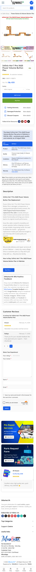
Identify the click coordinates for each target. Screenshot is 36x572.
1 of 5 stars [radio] (13, 355)
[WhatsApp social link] (21, 516)
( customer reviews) (16, 74)
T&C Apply (14, 171)
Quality (4, 86)
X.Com (23, 296)
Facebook (21, 298)
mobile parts (12, 302)
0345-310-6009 (6, 556)
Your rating (7, 355)
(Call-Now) (15, 552)
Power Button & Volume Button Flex (22, 13)
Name (5, 380)
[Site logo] (17, 2)
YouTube (6, 296)
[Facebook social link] (19, 121)
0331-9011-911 (17, 556)
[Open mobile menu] (3, 2)
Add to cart (17, 95)
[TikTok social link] (28, 121)
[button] (2, 33)
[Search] (31, 8)
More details (26, 115)
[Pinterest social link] (15, 516)
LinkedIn (12, 298)
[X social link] (5, 516)
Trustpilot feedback (18, 289)
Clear (28, 89)
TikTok (19, 296)
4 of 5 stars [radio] (17, 355)
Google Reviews (12, 291)
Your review (7, 359)
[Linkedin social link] (18, 516)
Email (5, 387)
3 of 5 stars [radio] (16, 355)
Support (4, 526)
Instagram (13, 296)
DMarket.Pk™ (12, 562)
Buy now (17, 100)
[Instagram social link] (22, 121)
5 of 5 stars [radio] (19, 355)
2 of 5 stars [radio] (14, 355)
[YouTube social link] (25, 121)
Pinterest (6, 298)
